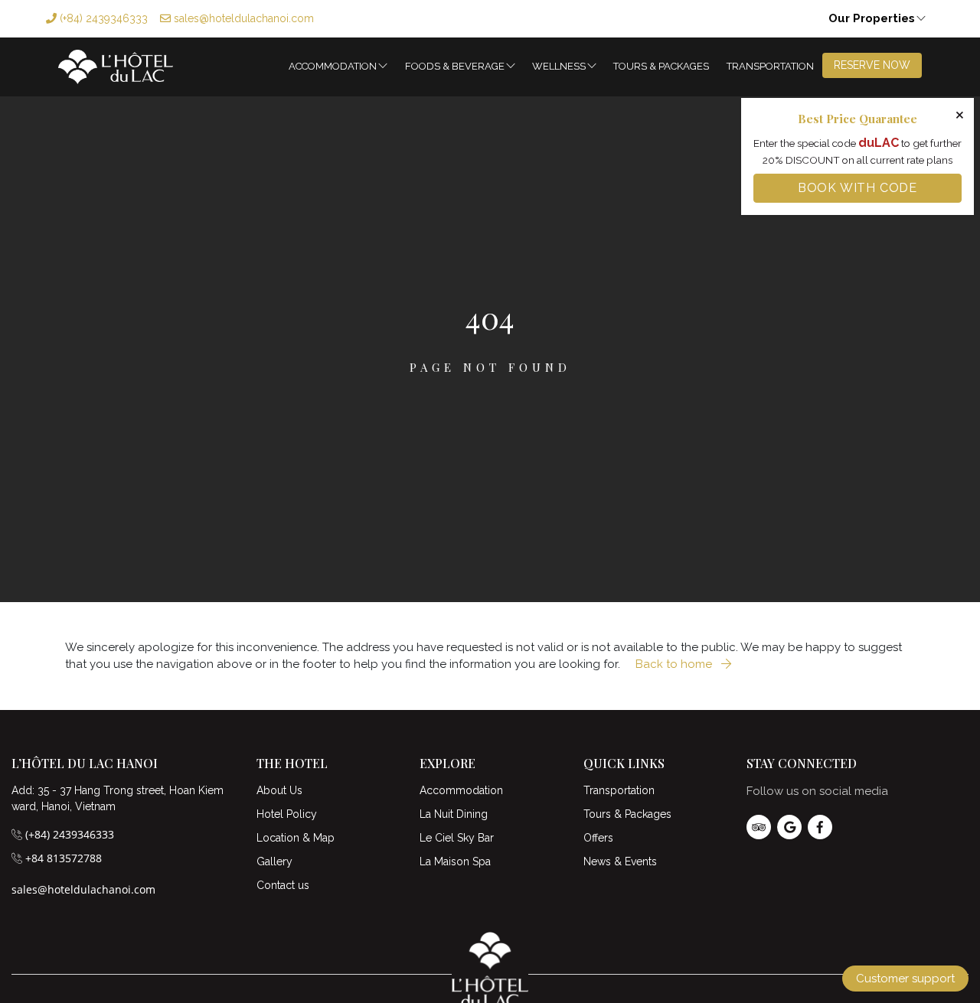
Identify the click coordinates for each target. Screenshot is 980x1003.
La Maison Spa (455, 861)
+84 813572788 (63, 858)
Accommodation (333, 66)
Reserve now (872, 65)
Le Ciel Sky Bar (457, 838)
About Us (279, 790)
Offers (598, 838)
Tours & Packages (661, 66)
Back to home (675, 664)
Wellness (559, 66)
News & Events (620, 861)
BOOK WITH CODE (857, 188)
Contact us (282, 885)
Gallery (274, 861)
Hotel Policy (286, 814)
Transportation (770, 66)
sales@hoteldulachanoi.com (242, 18)
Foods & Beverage (455, 66)
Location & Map (295, 838)
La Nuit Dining (454, 814)
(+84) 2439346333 (102, 18)
